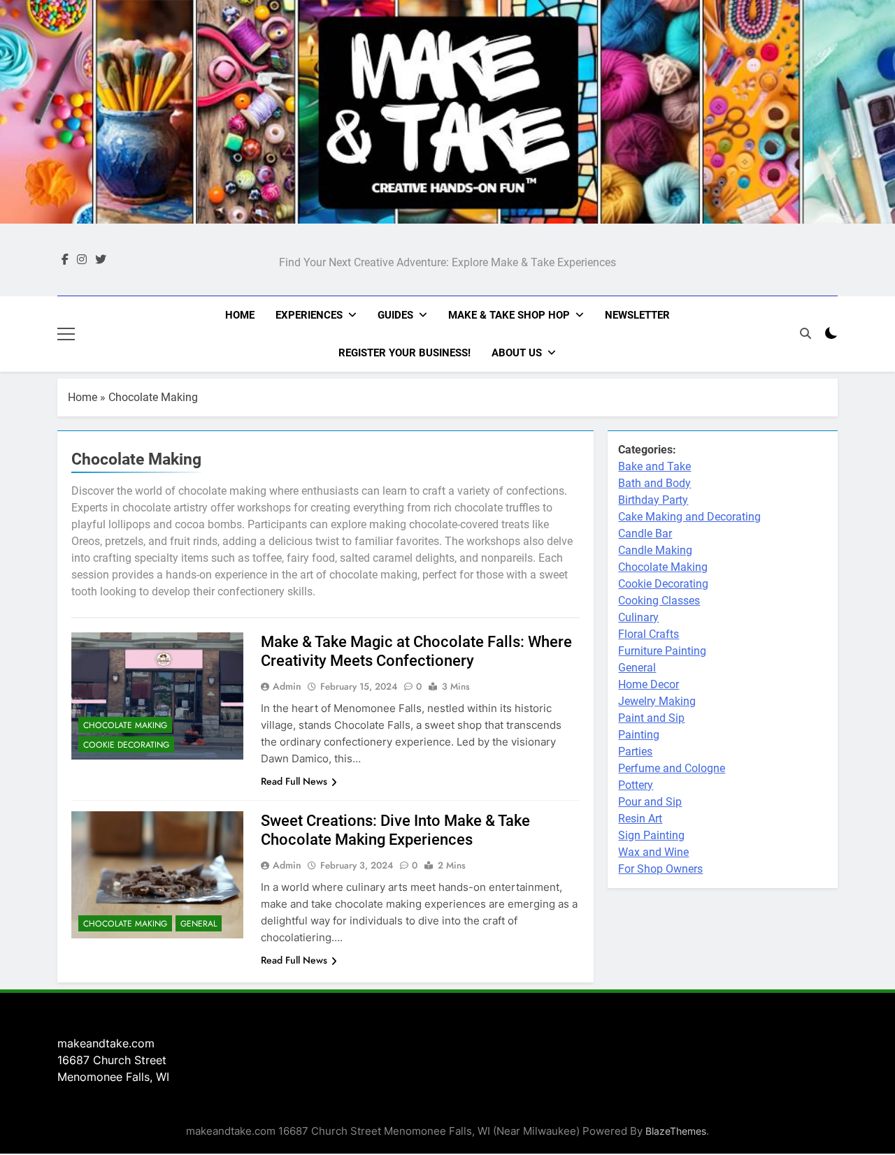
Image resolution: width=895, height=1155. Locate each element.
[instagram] (82, 260)
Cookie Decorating (126, 745)
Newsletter (637, 315)
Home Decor (648, 684)
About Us (517, 353)
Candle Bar (645, 533)
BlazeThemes (675, 1131)
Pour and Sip (650, 801)
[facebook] (65, 260)
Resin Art (640, 818)
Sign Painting (651, 835)
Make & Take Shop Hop (509, 315)
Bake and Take (654, 466)
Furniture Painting (662, 651)
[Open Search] (805, 333)
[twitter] (100, 260)
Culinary (638, 617)
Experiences (309, 315)
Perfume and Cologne (671, 768)
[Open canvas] (66, 334)
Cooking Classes (659, 600)
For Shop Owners (660, 869)
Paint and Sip (651, 718)
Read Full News (294, 781)
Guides (395, 315)
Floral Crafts (648, 634)
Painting (638, 734)
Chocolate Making (125, 725)
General (198, 923)
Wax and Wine (653, 852)
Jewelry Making (657, 701)
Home (240, 315)
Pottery (635, 785)
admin (287, 686)
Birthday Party (653, 500)
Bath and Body (654, 483)
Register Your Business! (404, 353)
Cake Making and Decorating (689, 516)
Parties (635, 751)
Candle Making (655, 550)
